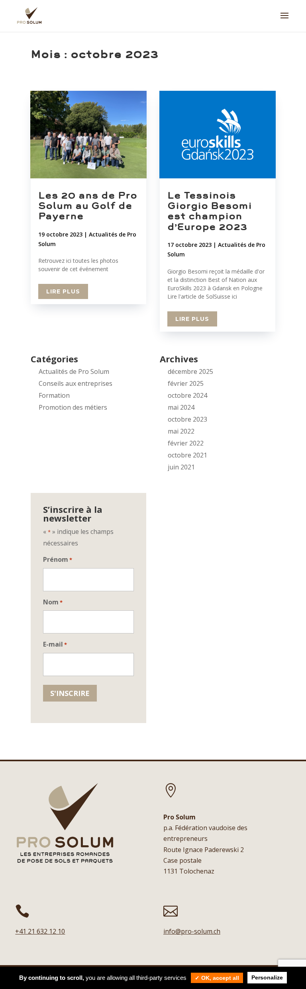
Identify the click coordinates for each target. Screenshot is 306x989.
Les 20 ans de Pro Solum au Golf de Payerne (87, 206)
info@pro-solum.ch (191, 931)
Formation (54, 395)
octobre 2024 (187, 395)
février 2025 (186, 383)
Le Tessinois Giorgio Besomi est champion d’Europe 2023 (209, 211)
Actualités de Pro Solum (74, 371)
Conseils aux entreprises (75, 383)
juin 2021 (181, 467)
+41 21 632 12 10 (40, 931)
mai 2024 (181, 407)
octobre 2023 (187, 419)
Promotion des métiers (73, 407)
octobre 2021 (187, 455)
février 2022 (186, 443)
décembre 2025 (190, 371)
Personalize (267, 977)
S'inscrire (70, 693)
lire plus (63, 291)
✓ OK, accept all (217, 978)
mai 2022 (181, 431)
